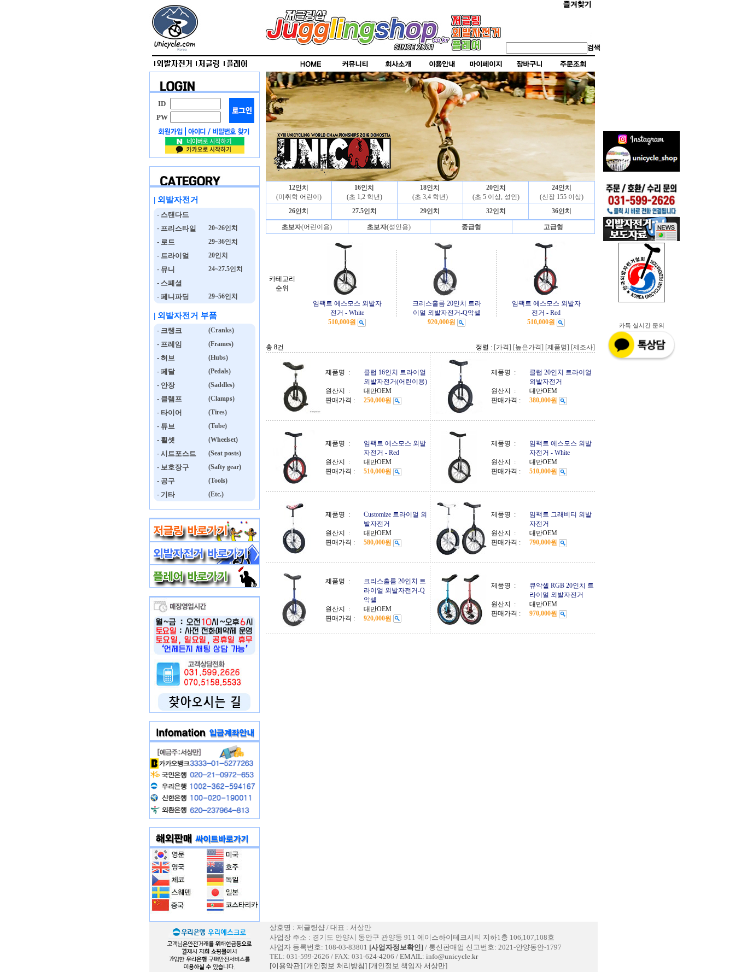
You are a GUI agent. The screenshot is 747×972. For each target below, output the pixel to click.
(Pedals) (219, 371)
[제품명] (557, 347)
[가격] (502, 347)
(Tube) (217, 426)
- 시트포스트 (175, 453)
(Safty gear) (224, 467)
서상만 (434, 966)
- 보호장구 (171, 467)
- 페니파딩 (171, 296)
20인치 (217, 255)
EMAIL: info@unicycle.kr (439, 956)
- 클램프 (168, 399)
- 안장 (164, 385)
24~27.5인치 (225, 269)
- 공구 (164, 481)
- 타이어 (168, 412)
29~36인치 (222, 241)
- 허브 (164, 358)
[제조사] (583, 347)
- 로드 (164, 242)
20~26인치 (222, 228)
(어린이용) (307, 227)
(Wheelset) (222, 439)
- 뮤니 (164, 269)
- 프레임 (168, 344)
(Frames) (220, 344)
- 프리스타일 (175, 228)
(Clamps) (221, 398)
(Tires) (217, 412)
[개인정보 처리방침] (335, 966)
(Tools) (217, 480)
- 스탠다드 (171, 214)
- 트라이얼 (171, 255)
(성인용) (389, 227)
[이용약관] (286, 966)
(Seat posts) (224, 453)
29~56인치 (222, 296)
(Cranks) (220, 330)
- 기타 (164, 494)
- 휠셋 (164, 440)
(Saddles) (221, 385)
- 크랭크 (168, 330)
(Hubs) (217, 357)
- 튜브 (164, 426)
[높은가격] (528, 347)
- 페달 (164, 371)
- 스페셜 (168, 283)
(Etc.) (215, 494)
